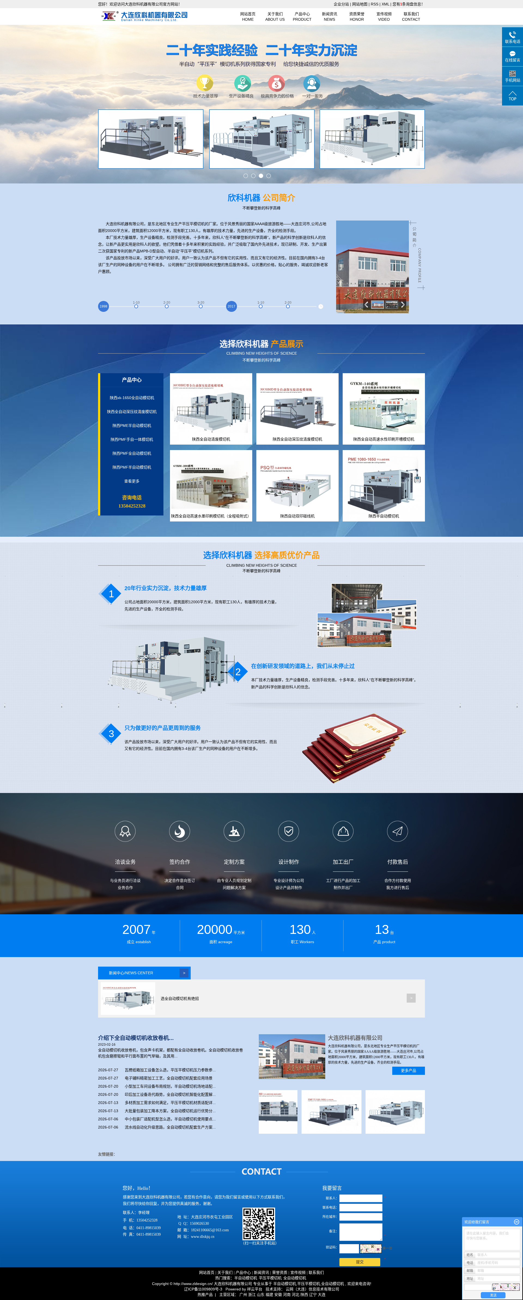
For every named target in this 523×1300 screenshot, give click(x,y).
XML (385, 4)
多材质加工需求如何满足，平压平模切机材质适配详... (170, 1102)
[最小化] (516, 1222)
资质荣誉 (356, 17)
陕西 (304, 1294)
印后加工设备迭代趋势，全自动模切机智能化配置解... (170, 1094)
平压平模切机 (270, 1278)
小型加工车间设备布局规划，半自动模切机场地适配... (170, 1086)
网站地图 (360, 4)
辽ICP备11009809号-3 (203, 1289)
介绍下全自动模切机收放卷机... (136, 1038)
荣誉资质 (279, 1273)
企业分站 (341, 4)
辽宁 (313, 1294)
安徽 (278, 1294)
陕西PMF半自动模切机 (131, 467)
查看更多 (131, 481)
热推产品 (205, 1294)
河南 (287, 1294)
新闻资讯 (329, 17)
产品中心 (302, 17)
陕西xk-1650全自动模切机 (132, 398)
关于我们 (275, 17)
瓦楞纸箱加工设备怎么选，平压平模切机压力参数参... (170, 1070)
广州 (243, 1294)
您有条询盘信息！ (409, 4)
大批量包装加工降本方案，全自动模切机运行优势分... (170, 1111)
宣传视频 (384, 17)
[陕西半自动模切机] (261, 1112)
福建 (269, 1294)
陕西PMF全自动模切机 (131, 453)
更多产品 (408, 1071)
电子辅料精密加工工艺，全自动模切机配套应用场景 (168, 1078)
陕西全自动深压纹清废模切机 (132, 411)
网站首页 (248, 17)
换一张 (387, 1248)
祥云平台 (254, 1289)
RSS (374, 4)
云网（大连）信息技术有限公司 (312, 1289)
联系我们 (411, 17)
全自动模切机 (294, 1278)
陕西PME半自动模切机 (131, 425)
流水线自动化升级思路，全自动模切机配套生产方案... (170, 1127)
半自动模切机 (245, 1278)
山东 (260, 1294)
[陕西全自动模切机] (325, 1112)
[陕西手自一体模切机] (389, 1112)
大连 (322, 1294)
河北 (295, 1294)
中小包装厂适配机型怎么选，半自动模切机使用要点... (170, 1119)
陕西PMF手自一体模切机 (132, 439)
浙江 (252, 1294)
